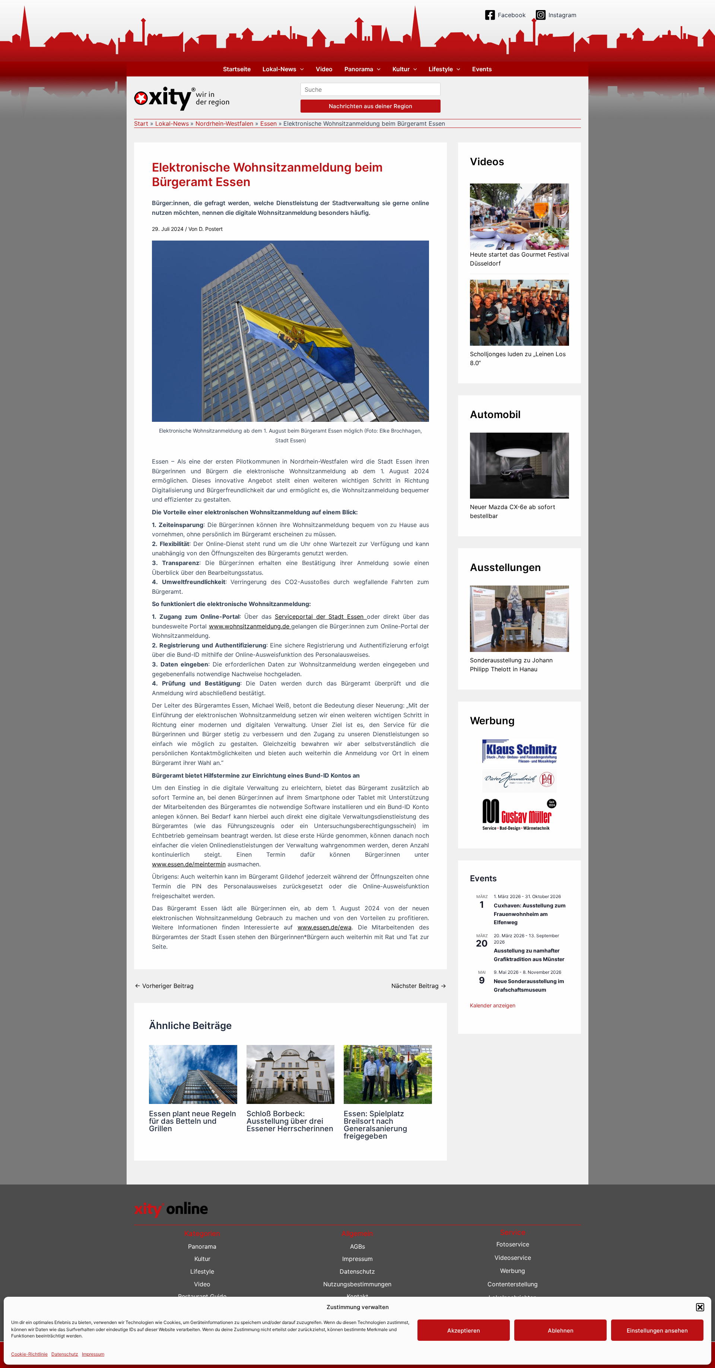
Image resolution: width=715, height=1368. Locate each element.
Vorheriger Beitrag (164, 986)
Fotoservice (512, 1244)
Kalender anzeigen (492, 1005)
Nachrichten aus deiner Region (370, 106)
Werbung (512, 1270)
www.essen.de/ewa (325, 927)
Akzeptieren (463, 1330)
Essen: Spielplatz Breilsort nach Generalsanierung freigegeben (375, 1124)
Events (482, 69)
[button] (700, 1307)
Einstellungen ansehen (657, 1330)
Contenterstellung (512, 1284)
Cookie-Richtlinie (29, 1353)
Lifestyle (441, 69)
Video (324, 69)
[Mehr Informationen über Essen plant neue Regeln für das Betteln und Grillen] (193, 1074)
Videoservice (513, 1257)
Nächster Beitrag (418, 986)
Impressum (93, 1353)
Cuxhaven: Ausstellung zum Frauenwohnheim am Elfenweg (530, 913)
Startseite (237, 69)
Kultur (401, 69)
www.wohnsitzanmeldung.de (250, 626)
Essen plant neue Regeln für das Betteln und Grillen (192, 1121)
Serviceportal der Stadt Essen (321, 616)
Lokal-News (279, 69)
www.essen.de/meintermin (189, 864)
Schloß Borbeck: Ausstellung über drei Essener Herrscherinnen (290, 1121)
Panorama (358, 69)
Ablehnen (560, 1330)
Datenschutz (64, 1353)
